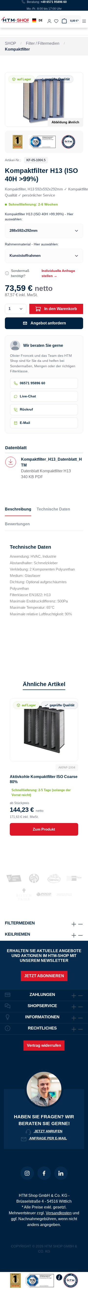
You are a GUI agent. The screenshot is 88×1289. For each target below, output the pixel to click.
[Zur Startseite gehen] (11, 20)
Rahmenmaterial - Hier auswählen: (32, 244)
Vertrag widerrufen (44, 1045)
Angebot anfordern (48, 323)
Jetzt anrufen (47, 1131)
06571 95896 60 (32, 383)
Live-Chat (28, 396)
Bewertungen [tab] (17, 524)
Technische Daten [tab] (53, 509)
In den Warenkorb (60, 309)
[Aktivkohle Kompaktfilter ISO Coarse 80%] (44, 729)
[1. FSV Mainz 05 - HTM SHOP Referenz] (34, 878)
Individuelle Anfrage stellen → (58, 273)
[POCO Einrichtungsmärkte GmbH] (44, 894)
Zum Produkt (44, 829)
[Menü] (84, 19)
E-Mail (25, 423)
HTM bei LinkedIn (61, 1173)
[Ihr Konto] (49, 19)
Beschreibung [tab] (18, 509)
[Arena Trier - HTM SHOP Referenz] (14, 878)
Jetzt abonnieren (44, 976)
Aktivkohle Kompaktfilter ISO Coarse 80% (43, 779)
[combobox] (37, 20)
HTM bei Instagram (27, 1173)
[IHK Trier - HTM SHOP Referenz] (74, 878)
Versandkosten (59, 1213)
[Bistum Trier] (24, 894)
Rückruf (26, 409)
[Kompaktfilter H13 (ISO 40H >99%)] (44, 99)
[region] (44, 112)
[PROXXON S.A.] (64, 894)
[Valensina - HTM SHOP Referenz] (54, 878)
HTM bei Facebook (44, 1173)
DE (41, 20)
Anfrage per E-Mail (48, 1138)
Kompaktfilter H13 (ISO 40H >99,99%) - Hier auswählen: (39, 216)
